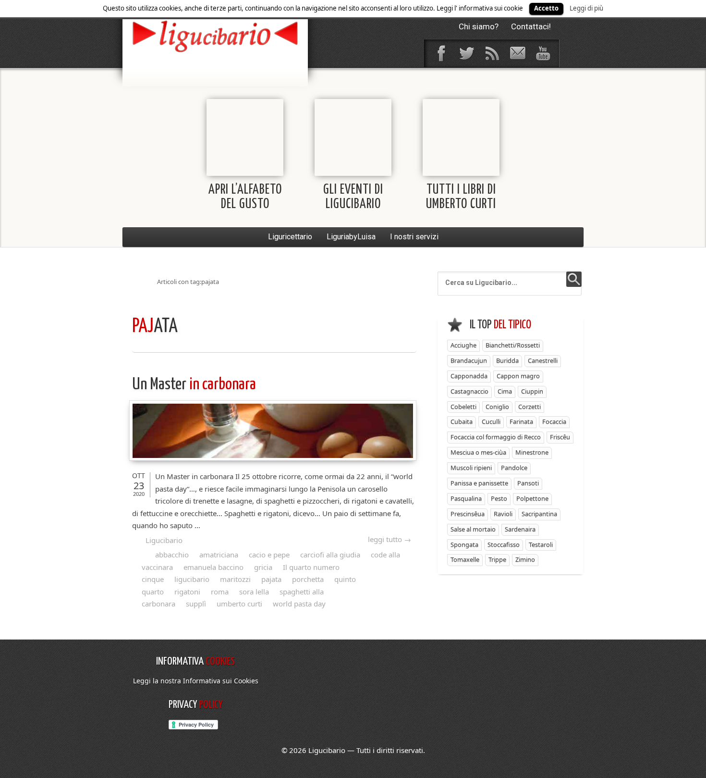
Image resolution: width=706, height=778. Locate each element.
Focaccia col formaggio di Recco (495, 436)
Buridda (507, 360)
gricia (263, 567)
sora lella (254, 591)
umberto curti (239, 603)
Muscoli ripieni (471, 467)
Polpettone (532, 498)
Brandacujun (468, 360)
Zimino (525, 559)
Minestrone (531, 452)
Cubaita (461, 421)
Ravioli (503, 513)
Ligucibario (164, 540)
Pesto (499, 498)
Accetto (546, 8)
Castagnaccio (469, 391)
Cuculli (491, 421)
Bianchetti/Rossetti (513, 345)
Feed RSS (491, 53)
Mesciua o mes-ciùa (478, 452)
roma (220, 591)
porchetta (308, 579)
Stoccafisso (503, 544)
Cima (505, 391)
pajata (271, 579)
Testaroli (541, 544)
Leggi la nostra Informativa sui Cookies (195, 680)
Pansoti (528, 483)
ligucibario (191, 579)
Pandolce (514, 467)
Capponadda (468, 375)
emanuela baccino (213, 567)
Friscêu (560, 436)
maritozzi (235, 579)
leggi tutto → (389, 539)
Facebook (440, 53)
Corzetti (529, 406)
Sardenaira (520, 529)
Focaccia (554, 421)
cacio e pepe (269, 554)
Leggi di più (586, 8)
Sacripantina (539, 513)
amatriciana (218, 554)
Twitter (466, 53)
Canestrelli (543, 360)
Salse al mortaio (473, 529)
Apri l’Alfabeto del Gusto (245, 197)
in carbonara (194, 385)
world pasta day (299, 603)
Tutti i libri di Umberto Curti (461, 197)
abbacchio (172, 554)
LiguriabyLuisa (351, 236)
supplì (196, 603)
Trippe (497, 559)
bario (215, 36)
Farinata (521, 421)
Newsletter (517, 53)
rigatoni (187, 591)
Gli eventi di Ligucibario (353, 197)
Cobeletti (463, 406)
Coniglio (497, 406)
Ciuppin (532, 391)
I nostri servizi (414, 236)
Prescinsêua (467, 513)
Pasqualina (466, 498)
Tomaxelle (464, 559)
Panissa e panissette (479, 483)
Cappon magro (518, 375)
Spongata (464, 544)
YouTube (542, 53)
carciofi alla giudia (330, 554)
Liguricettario (290, 236)
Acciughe (463, 345)
